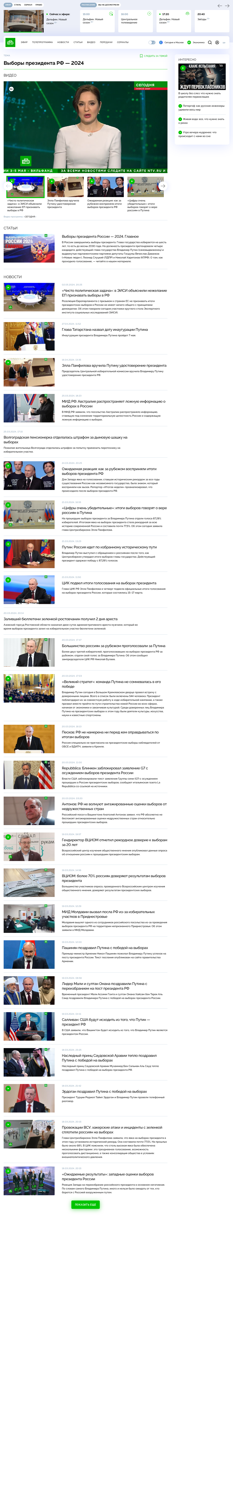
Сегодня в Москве (174, 42)
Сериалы (123, 42)
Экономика (198, 42)
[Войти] (217, 42)
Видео (91, 42)
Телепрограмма (42, 42)
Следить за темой (155, 56)
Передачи (106, 42)
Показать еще (85, 1204)
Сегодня (30, 216)
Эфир (24, 42)
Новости (63, 42)
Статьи (78, 42)
